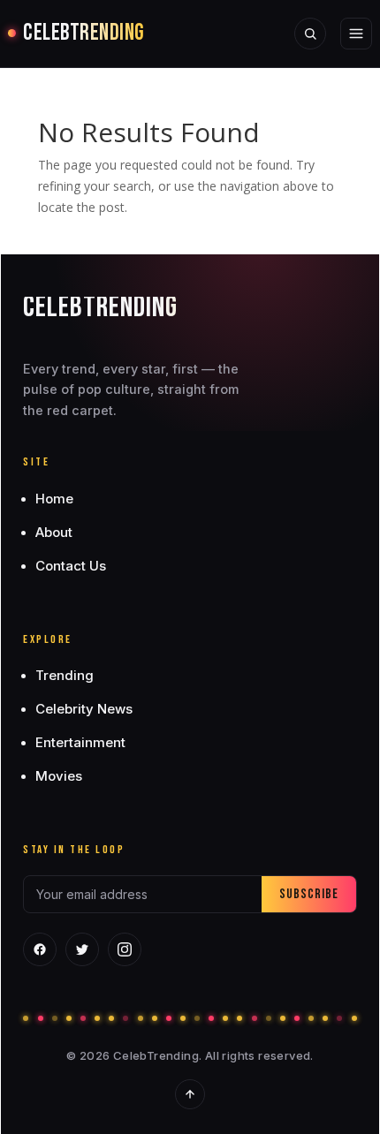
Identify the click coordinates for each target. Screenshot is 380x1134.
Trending (64, 675)
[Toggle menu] (356, 33)
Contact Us (70, 565)
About (53, 532)
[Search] (310, 33)
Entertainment (80, 742)
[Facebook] (40, 949)
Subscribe (308, 894)
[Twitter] (82, 949)
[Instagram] (124, 949)
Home (54, 498)
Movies (58, 775)
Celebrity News (84, 708)
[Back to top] (190, 1094)
